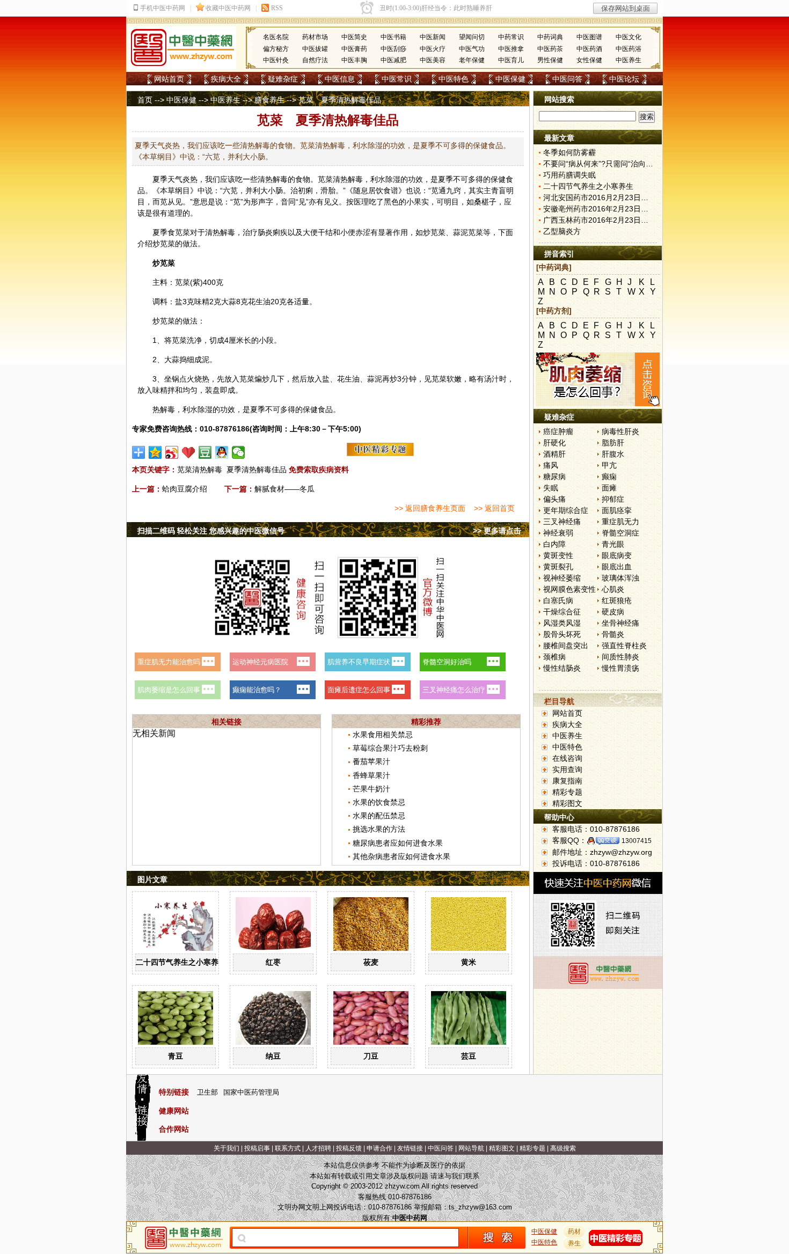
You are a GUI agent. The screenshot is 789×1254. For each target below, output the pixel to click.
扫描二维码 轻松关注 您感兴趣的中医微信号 (210, 530)
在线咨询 (567, 758)
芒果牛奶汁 (371, 788)
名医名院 (276, 37)
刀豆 (370, 1056)
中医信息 (340, 79)
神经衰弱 (558, 533)
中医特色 (454, 79)
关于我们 (226, 1148)
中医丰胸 (354, 60)
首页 (144, 100)
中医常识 (397, 79)
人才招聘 (318, 1148)
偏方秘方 (276, 49)
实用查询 (567, 769)
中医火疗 (432, 49)
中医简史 (354, 37)
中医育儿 (511, 60)
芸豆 (468, 1056)
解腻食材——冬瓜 (284, 489)
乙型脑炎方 (562, 231)
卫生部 (207, 1092)
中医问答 (567, 79)
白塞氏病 (558, 600)
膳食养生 (269, 100)
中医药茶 (550, 49)
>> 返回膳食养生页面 (429, 508)
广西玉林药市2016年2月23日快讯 (599, 220)
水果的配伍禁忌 (379, 815)
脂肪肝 (613, 442)
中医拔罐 (315, 49)
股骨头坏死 (562, 634)
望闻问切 (472, 37)
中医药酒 (589, 49)
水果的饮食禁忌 (379, 802)
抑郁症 (613, 499)
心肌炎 (613, 589)
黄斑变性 (558, 555)
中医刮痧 (393, 49)
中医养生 (628, 60)
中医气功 (472, 49)
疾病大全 (226, 79)
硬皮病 (613, 611)
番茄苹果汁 (371, 761)
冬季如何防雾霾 (569, 152)
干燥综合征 (562, 611)
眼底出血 (617, 566)
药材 (574, 1231)
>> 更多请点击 (497, 530)
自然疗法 (315, 60)
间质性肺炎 (620, 656)
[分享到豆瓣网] (205, 452)
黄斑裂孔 (558, 566)
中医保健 (510, 79)
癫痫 (609, 476)
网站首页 (169, 79)
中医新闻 (432, 37)
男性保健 (550, 60)
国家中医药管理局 (251, 1092)
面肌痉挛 (617, 510)
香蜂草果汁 (371, 775)
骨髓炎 (613, 634)
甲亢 (609, 465)
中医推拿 (511, 49)
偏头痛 (554, 499)
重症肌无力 (620, 521)
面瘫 (609, 487)
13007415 (637, 841)
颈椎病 (554, 656)
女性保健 (589, 60)
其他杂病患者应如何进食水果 (401, 856)
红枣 (273, 962)
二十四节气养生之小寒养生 (181, 962)
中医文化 (628, 37)
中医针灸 (276, 60)
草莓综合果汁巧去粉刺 (390, 748)
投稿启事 (257, 1148)
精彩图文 (567, 803)
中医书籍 (393, 37)
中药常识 (511, 37)
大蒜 (228, 301)
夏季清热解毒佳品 (257, 469)
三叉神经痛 (562, 521)
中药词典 (550, 37)
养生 (574, 1243)
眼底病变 (617, 555)
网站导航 (471, 1148)
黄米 (468, 962)
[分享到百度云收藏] (188, 452)
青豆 (175, 1056)
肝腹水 (613, 454)
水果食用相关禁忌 (383, 734)
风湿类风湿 (562, 623)
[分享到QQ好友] (222, 452)
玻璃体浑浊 (620, 578)
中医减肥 (393, 60)
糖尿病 (554, 476)
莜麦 (370, 962)
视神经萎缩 (562, 578)
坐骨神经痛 (620, 623)
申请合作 (379, 1148)
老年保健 (472, 60)
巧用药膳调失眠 (569, 175)
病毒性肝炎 (620, 431)
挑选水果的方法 (379, 829)
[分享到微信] (238, 452)
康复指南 (567, 780)
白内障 (554, 544)
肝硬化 (554, 442)
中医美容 (432, 60)
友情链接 (410, 1148)
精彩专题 (567, 792)
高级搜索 (563, 1148)
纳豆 (273, 1056)
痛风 (550, 465)
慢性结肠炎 (562, 668)
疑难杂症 (283, 79)
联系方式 (288, 1148)
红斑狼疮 (617, 600)
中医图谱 (589, 37)
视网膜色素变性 (569, 589)
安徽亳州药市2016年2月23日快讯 (599, 208)
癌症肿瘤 (558, 431)
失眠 (550, 487)
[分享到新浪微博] (172, 452)
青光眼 (613, 544)
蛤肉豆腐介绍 (184, 489)
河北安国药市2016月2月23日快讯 (599, 197)
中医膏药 (354, 49)
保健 (498, 179)
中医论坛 (624, 79)
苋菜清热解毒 (199, 469)
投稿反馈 (349, 1148)
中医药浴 (628, 49)
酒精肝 (554, 454)
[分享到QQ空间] (155, 452)
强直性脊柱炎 (624, 645)
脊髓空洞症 (620, 533)
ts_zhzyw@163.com (480, 1207)
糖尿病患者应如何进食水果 (398, 843)
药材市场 (315, 37)
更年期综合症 (565, 510)
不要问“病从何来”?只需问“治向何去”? (605, 163)
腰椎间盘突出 (565, 645)
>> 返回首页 (494, 508)
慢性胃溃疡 (620, 668)
